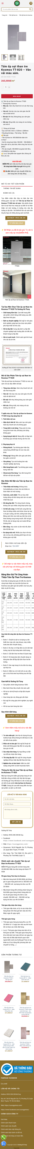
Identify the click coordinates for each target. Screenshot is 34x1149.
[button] (2, 3)
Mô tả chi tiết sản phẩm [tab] (12, 184)
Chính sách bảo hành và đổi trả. (11, 1132)
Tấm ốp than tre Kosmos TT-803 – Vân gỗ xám (9, 978)
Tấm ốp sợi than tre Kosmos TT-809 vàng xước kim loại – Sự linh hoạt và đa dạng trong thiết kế (25, 1011)
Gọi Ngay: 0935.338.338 (16, 218)
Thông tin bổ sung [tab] (12, 188)
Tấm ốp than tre (13, 15)
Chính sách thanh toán (8, 1123)
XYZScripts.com (24, 1148)
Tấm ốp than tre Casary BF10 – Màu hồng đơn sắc (9, 1009)
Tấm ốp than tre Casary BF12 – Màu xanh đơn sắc (25, 978)
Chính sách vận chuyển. (9, 1126)
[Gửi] (30, 9)
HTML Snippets (10, 1148)
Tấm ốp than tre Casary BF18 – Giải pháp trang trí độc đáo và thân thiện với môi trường (9, 1046)
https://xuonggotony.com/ (17, 844)
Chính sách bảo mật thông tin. (11, 1129)
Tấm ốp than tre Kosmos (25, 15)
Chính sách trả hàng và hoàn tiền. (12, 1136)
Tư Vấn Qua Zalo (16, 223)
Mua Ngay (17, 96)
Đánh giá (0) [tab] (9, 193)
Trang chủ (4, 15)
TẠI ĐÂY (15, 546)
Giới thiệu (4, 1119)
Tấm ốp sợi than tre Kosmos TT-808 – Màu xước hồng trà (25, 1044)
